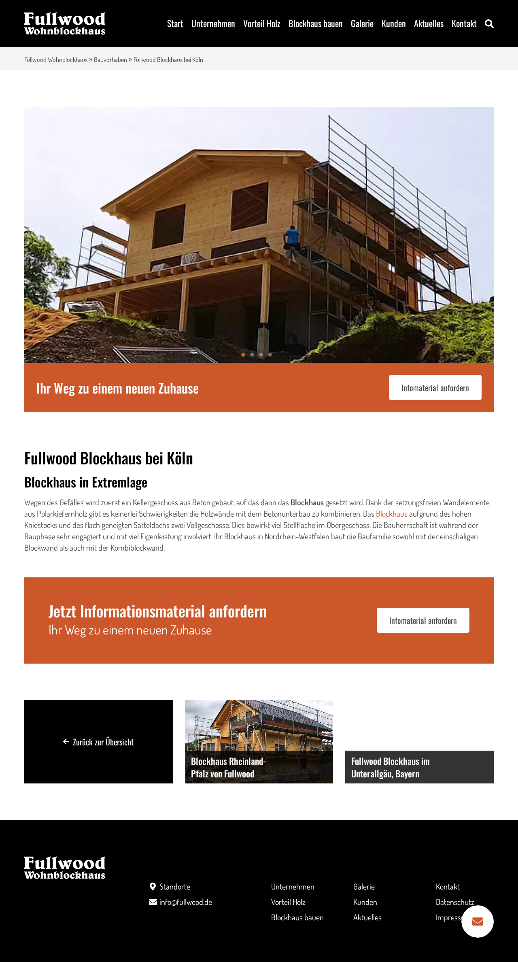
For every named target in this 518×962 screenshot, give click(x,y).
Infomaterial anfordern (435, 387)
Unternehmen (213, 23)
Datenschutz (455, 901)
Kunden (394, 23)
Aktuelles (429, 23)
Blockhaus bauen (316, 23)
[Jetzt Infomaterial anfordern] (477, 921)
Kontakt (464, 23)
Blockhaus (392, 513)
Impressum (453, 917)
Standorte (174, 886)
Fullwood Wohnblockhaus (55, 59)
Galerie (362, 23)
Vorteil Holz (261, 23)
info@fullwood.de (185, 901)
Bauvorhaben (110, 59)
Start (175, 23)
